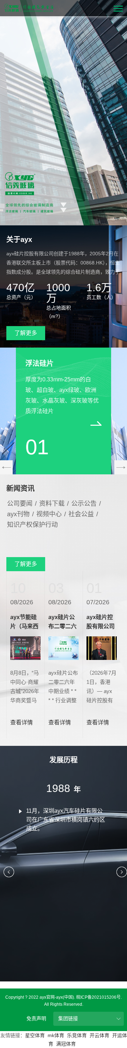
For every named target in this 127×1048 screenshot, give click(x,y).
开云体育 (99, 1035)
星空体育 (35, 1035)
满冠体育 (66, 1044)
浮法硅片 (39, 363)
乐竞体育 (77, 1035)
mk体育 (56, 1035)
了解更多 (25, 333)
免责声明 (36, 1018)
